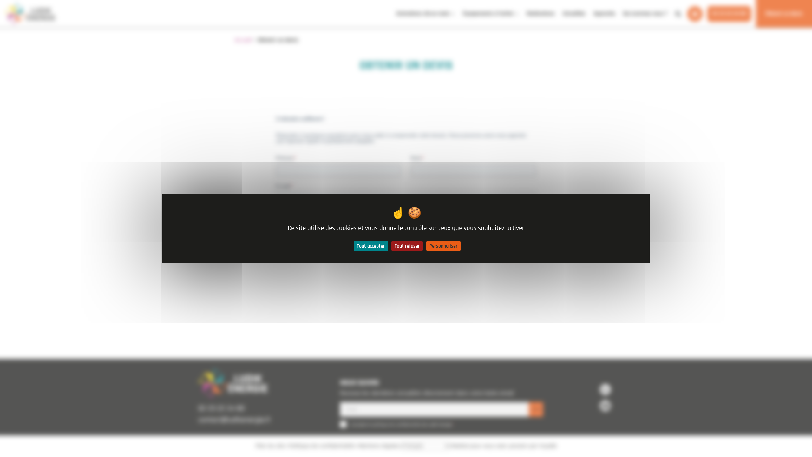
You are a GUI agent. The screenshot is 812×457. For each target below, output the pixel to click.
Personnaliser (443, 245)
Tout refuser (407, 245)
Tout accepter (371, 245)
